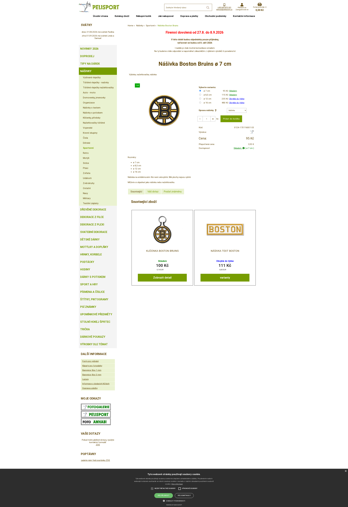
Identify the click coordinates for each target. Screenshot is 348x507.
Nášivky (85, 71)
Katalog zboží (122, 16)
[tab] (136, 191)
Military (87, 198)
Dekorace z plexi (92, 224)
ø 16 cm (207, 103)
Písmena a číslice (92, 292)
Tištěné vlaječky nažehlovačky (98, 87)
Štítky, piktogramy (94, 299)
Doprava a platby (189, 16)
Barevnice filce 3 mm (91, 375)
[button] (174, 500)
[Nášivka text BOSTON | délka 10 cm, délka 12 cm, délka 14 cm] (225, 229)
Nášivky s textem (91, 107)
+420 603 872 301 (224, 7)
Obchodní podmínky (215, 16)
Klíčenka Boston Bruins (162, 251)
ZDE (98, 445)
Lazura (85, 379)
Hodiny (85, 269)
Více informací (177, 484)
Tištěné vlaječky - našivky (96, 82)
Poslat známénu (173, 191)
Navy (85, 193)
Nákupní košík (143, 16)
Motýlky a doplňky (94, 247)
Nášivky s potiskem (93, 112)
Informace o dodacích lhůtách (95, 383)
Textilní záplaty (90, 203)
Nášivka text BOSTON (225, 251)
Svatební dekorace (93, 232)
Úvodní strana (100, 16)
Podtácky (87, 262)
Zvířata (86, 173)
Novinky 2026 (89, 48)
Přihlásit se (242, 8)
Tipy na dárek (90, 63)
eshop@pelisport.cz (224, 9)
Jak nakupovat (166, 16)
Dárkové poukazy (92, 336)
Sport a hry (89, 284)
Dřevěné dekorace (93, 209)
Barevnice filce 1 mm (91, 370)
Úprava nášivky (207, 110)
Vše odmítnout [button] (184, 495)
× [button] (346, 471)
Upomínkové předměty (96, 314)
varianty (225, 277)
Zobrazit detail (162, 277)
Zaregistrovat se (242, 10)
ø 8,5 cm (208, 95)
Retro (86, 153)
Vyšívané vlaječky (92, 77)
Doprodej (87, 56)
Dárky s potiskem (92, 277)
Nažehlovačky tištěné (94, 122)
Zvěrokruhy (88, 183)
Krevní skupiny (90, 132)
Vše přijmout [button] (164, 495)
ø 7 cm (207, 91)
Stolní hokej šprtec (95, 321)
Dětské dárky (90, 239)
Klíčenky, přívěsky (91, 117)
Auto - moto (89, 92)
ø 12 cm (207, 99)
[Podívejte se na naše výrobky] (96, 409)
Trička (85, 329)
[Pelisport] (252, 133)
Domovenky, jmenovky (94, 97)
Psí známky (88, 306)
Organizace (89, 102)
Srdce (86, 163)
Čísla (85, 137)
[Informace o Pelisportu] (96, 417)
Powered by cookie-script (174, 505)
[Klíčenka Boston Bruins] (162, 229)
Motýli (86, 158)
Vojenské (87, 127)
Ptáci (85, 168)
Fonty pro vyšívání (90, 361)
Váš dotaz (153, 191)
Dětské (86, 143)
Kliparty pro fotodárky (92, 366)
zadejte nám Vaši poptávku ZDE (95, 460)
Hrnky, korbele (91, 254)
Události (87, 178)
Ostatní (87, 188)
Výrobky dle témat (94, 344)
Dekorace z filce (92, 217)
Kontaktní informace (244, 16)
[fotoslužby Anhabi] (96, 424)
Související (136, 191)
